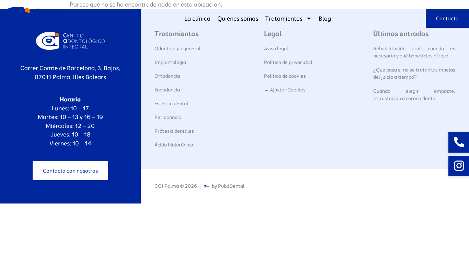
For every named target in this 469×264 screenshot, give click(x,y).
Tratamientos (283, 18)
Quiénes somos (237, 18)
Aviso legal (276, 48)
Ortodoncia (167, 76)
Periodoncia (168, 117)
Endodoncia (167, 90)
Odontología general (178, 48)
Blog (325, 18)
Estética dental (171, 103)
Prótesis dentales (174, 131)
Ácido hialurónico (174, 145)
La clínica (197, 18)
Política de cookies (285, 76)
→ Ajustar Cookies (285, 90)
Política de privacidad (288, 62)
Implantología (170, 62)
